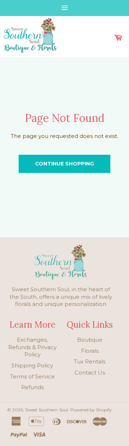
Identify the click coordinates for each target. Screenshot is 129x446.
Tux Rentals (89, 361)
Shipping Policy (32, 365)
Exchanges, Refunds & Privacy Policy (32, 347)
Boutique (89, 339)
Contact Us (90, 372)
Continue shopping (64, 163)
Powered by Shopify (91, 409)
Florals (90, 350)
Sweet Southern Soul (46, 409)
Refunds (32, 387)
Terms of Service (32, 376)
